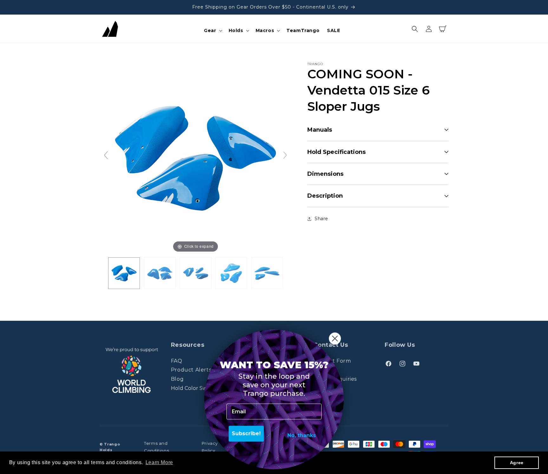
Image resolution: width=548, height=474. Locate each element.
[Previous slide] (106, 155)
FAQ (176, 361)
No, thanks (301, 434)
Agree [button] (517, 462)
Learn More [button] (159, 462)
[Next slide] (285, 155)
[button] (212, 30)
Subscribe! (246, 432)
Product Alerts (191, 370)
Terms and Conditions (156, 447)
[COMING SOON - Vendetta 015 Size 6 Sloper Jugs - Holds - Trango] (124, 273)
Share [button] (321, 218)
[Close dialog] (335, 337)
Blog (177, 379)
